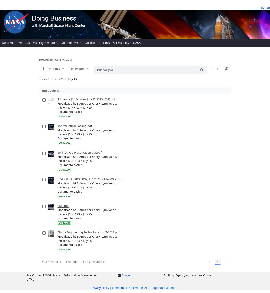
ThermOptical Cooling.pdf (75, 126)
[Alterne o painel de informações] (226, 69)
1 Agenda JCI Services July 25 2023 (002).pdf (86, 99)
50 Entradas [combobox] (50, 262)
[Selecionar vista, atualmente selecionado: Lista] (215, 69)
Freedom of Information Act (130, 288)
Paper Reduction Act (165, 288)
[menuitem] (7, 43)
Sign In (265, 7)
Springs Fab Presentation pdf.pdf (80, 152)
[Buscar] (202, 70)
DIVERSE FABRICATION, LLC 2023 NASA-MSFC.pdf (90, 179)
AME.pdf (63, 206)
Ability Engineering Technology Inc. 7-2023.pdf (89, 232)
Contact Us (129, 275)
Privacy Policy (100, 288)
